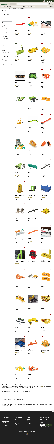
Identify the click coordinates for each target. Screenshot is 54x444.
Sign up (49, 424)
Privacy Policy (42, 427)
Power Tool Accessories (8, 8)
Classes (51, 6)
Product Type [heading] (4, 34)
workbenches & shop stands (31, 406)
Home (3, 8)
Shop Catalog (16, 424)
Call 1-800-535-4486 (48, 1)
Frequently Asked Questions (6, 426)
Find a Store (29, 423)
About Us (28, 419)
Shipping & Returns (5, 425)
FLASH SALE (27, 1)
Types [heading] (3, 64)
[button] (48, 14)
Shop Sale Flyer (17, 423)
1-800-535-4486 (4, 422)
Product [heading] (3, 50)
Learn (48, 6)
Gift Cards (16, 419)
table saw (42, 386)
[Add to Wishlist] (25, 17)
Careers (28, 420)
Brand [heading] (3, 22)
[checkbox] (2, 18)
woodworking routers (13, 406)
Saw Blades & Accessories (15, 8)
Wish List (16, 420)
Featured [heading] (3, 16)
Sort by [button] (46, 14)
